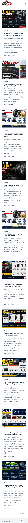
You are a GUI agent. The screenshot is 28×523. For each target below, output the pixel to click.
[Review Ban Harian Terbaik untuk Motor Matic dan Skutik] (14, 319)
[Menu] (25, 3)
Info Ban (6, 30)
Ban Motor (6, 330)
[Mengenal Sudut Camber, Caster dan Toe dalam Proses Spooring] (14, 19)
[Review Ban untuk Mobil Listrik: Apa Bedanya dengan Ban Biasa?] (14, 470)
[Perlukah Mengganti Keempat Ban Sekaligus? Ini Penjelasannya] (14, 367)
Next (23, 513)
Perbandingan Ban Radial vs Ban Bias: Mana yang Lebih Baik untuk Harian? (13, 134)
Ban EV (5, 482)
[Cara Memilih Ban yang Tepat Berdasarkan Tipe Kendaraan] (14, 418)
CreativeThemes (6, 521)
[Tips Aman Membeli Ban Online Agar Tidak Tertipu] (14, 219)
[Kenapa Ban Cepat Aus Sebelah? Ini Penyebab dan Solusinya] (14, 270)
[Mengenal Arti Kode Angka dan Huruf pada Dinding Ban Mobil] (14, 69)
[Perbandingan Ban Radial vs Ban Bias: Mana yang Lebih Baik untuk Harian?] (14, 118)
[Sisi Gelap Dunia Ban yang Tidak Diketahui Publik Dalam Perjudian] (14, 170)
